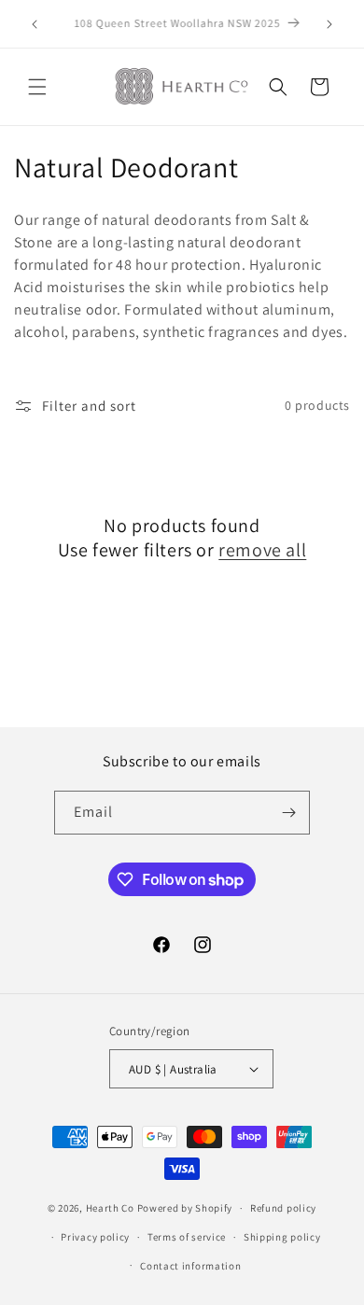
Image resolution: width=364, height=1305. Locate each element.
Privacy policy (95, 1236)
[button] (37, 86)
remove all (262, 550)
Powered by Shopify (185, 1207)
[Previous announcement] (34, 24)
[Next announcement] (329, 24)
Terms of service (186, 1236)
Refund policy (283, 1207)
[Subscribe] (288, 813)
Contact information (190, 1265)
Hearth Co (110, 1207)
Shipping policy (282, 1236)
